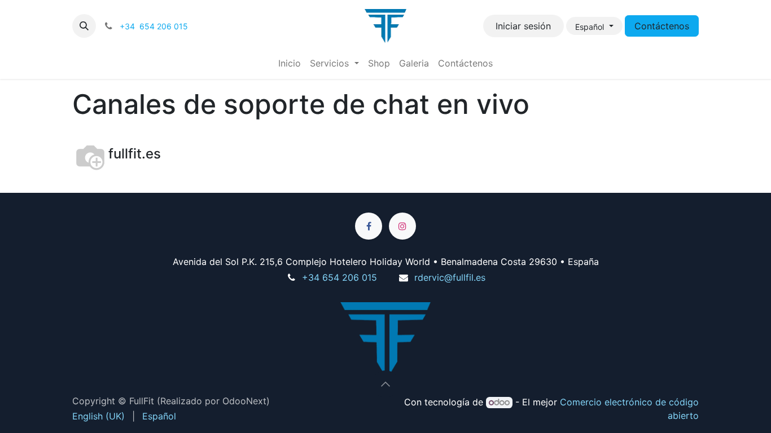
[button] (84, 26)
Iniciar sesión (523, 26)
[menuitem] (289, 63)
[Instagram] (402, 226)
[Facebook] (368, 226)
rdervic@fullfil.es (449, 277)
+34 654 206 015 (339, 277)
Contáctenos (661, 26)
